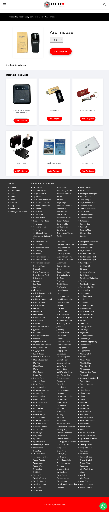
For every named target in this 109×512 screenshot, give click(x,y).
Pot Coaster (38, 408)
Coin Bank (61, 241)
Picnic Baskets (39, 393)
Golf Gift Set (62, 311)
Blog (11, 205)
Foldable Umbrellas (65, 299)
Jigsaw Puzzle (38, 329)
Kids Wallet (61, 335)
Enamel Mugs (62, 290)
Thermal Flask (39, 454)
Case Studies (15, 190)
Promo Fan (61, 411)
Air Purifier (84, 190)
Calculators (84, 221)
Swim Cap (37, 451)
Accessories (62, 187)
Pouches (60, 408)
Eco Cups (37, 284)
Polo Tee (83, 402)
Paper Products (86, 384)
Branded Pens (86, 218)
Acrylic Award (85, 187)
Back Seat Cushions (41, 202)
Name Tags (38, 375)
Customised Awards (65, 260)
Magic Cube (61, 354)
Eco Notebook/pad (87, 284)
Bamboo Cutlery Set (41, 205)
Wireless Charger (40, 484)
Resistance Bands (87, 420)
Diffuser (83, 269)
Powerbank (85, 408)
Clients (13, 193)
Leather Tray (85, 344)
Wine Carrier (62, 481)
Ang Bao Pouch (39, 193)
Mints (35, 369)
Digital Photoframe (41, 272)
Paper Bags (85, 381)
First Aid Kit (37, 296)
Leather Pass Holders (42, 344)
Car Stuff (83, 227)
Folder (82, 299)
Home (12, 199)
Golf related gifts (87, 311)
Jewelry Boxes (86, 326)
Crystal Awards (86, 250)
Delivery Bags (39, 266)
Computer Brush (63, 247)
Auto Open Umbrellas (42, 199)
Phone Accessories (41, 390)
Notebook (84, 375)
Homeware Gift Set (64, 320)
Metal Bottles (85, 363)
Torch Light (61, 457)
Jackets (60, 326)
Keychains (84, 332)
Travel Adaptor (39, 460)
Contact (13, 196)
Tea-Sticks (84, 451)
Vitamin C (37, 475)
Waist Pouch (62, 475)
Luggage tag (85, 351)
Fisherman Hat (63, 296)
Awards (60, 199)
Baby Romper (85, 199)
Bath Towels (62, 212)
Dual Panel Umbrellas (89, 278)
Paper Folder (62, 384)
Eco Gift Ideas (62, 284)
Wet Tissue (84, 478)
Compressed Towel (41, 247)
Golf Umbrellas (63, 314)
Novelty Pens (38, 378)
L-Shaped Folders (87, 335)
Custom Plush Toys (64, 257)
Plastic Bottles (39, 396)
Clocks (59, 236)
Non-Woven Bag (63, 375)
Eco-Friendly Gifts (87, 287)
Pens (82, 387)
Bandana (37, 208)
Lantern (36, 338)
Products (13, 17)
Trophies (60, 466)
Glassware (37, 311)
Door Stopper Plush (41, 275)
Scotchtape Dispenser (66, 426)
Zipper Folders (86, 487)
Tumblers (84, 466)
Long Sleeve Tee (40, 347)
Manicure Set (85, 354)
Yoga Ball (37, 487)
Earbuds (36, 281)
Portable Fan (62, 405)
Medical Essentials (41, 360)
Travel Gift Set (86, 460)
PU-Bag (60, 414)
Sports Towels (39, 441)
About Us (13, 187)
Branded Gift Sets (64, 218)
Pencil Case (61, 387)
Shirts (82, 429)
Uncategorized (63, 469)
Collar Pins (37, 244)
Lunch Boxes (38, 354)
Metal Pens (61, 366)
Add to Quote (60, 51)
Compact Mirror (86, 244)
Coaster (83, 236)
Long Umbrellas (63, 347)
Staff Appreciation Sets (66, 441)
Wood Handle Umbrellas (67, 484)
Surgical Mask (85, 448)
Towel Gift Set (85, 457)
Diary (59, 269)
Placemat (60, 393)
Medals (83, 357)
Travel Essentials (64, 460)
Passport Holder (40, 387)
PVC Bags (60, 417)
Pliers (82, 399)
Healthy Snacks (86, 317)
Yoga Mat (60, 487)
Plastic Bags (85, 393)
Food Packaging (39, 302)
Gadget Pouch (39, 308)
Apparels (37, 196)
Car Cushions (62, 227)
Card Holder (38, 230)
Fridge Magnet (39, 305)
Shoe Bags (37, 432)
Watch (82, 475)
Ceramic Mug (85, 230)
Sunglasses (61, 448)
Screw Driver (85, 426)
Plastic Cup (84, 396)
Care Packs (61, 230)
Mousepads (85, 369)
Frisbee (60, 305)
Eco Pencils (61, 287)
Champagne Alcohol (65, 233)
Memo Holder (62, 360)
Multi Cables (38, 372)
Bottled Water (39, 218)
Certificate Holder (40, 233)
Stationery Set (62, 445)
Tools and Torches (41, 457)
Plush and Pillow (40, 402)
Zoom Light (37, 490)
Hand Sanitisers (86, 314)
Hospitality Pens (63, 323)
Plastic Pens (62, 399)
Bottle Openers (86, 214)
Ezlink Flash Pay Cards (42, 293)
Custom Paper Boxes (42, 257)
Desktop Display (63, 266)
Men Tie (36, 363)
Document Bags (63, 272)
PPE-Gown (37, 411)
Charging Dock (86, 233)
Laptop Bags (85, 338)
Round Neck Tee (63, 423)
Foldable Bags (86, 296)
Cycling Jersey (85, 263)
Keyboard (37, 332)
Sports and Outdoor (88, 439)
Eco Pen (36, 287)
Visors (82, 472)
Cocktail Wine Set (40, 241)
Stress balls (38, 448)
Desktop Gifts (85, 266)
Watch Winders (39, 478)
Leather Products (64, 344)
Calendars (37, 224)
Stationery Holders (41, 445)
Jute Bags (84, 329)
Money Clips (62, 369)
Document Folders (87, 272)
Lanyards (60, 338)
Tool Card (84, 454)
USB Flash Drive (86, 469)
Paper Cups (38, 384)
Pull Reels (84, 414)
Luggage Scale (62, 351)
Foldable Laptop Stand (42, 299)
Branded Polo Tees (41, 221)
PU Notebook (85, 411)
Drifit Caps (84, 275)
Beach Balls (85, 212)
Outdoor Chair (39, 381)
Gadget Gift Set (86, 305)
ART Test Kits (85, 196)
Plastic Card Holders (65, 396)
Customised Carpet (88, 260)
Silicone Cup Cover (64, 432)
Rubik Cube (84, 423)
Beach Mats (38, 214)
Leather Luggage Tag (88, 341)
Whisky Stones (39, 481)
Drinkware (37, 278)
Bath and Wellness (88, 208)
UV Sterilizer (62, 472)
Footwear (84, 302)
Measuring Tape (63, 357)
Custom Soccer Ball (88, 257)
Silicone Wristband (87, 432)
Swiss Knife (61, 451)
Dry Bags (60, 278)
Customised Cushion (41, 263)
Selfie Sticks (38, 429)
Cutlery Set (61, 263)
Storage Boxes (86, 445)
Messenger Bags (63, 363)
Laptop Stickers (39, 341)
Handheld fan (39, 317)
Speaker (36, 439)
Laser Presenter (63, 341)
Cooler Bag (37, 250)
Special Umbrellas (64, 439)
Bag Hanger (61, 202)
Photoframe (85, 390)
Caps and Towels (40, 227)
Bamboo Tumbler (87, 205)
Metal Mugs (38, 366)
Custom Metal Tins (87, 254)
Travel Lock (38, 463)
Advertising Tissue (64, 190)
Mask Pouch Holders (41, 357)
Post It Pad (84, 405)
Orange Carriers (63, 378)
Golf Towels (38, 314)
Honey (83, 320)
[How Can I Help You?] (103, 506)
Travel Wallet (38, 466)
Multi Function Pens (65, 372)
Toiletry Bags (62, 454)
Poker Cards (62, 402)
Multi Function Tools (88, 372)
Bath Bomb (37, 212)
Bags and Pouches (87, 202)
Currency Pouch (63, 254)
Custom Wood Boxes (41, 260)
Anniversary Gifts (64, 193)
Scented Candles (40, 426)
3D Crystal (37, 187)
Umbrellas (37, 469)
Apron (59, 196)
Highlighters (38, 320)
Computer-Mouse (37, 17)
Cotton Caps (62, 250)
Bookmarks (61, 214)
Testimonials (15, 208)
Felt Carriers (85, 293)
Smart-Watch (62, 435)
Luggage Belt (38, 351)
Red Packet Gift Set (41, 420)
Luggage (83, 347)
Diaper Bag (37, 269)
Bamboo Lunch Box (64, 205)
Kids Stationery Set (41, 335)
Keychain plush (63, 332)
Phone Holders (63, 390)
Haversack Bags (63, 317)
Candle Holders (63, 224)
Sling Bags (37, 435)
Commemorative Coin (65, 244)
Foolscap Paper (63, 302)
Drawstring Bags (63, 275)
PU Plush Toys (39, 414)
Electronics (23, 17)
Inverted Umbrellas (41, 326)
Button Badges (63, 221)
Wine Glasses (85, 481)
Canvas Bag (85, 224)
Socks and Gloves (87, 435)
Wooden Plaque (86, 484)
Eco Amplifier (62, 281)
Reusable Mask (39, 423)
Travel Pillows (85, 463)
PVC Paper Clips (86, 417)
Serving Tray (62, 429)
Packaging (61, 381)
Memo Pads (85, 360)
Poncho (36, 405)
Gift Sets (60, 308)
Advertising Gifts (40, 190)
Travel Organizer (64, 463)
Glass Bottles (85, 308)
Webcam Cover (63, 478)
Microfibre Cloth (86, 366)
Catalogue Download (18, 212)
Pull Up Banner (39, 417)
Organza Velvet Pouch (89, 378)
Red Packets (62, 420)
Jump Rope (61, 329)
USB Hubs (37, 472)
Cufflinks (37, 254)
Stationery (84, 441)
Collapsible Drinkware (89, 241)
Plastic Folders (39, 399)
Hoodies (36, 323)
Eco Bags (83, 281)
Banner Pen (61, 208)
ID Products (84, 323)
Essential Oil (85, 290)
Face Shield (61, 293)
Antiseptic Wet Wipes (88, 193)
